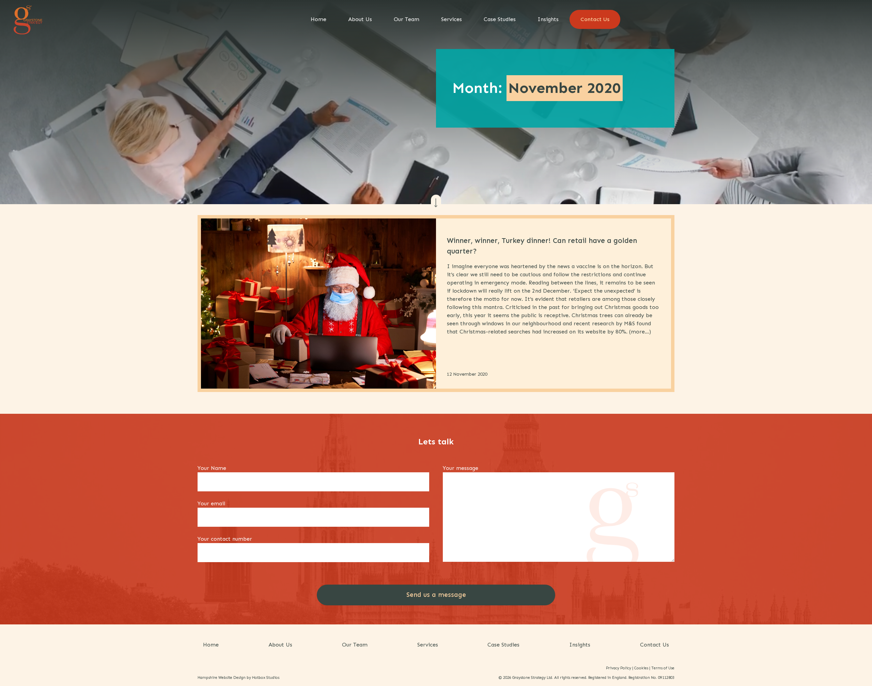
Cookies (641, 668)
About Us (360, 19)
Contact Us (594, 19)
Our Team (406, 19)
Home (318, 19)
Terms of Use (662, 668)
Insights (548, 19)
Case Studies (500, 19)
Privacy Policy (618, 668)
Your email (211, 503)
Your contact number (225, 539)
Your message (460, 468)
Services (451, 19)
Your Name (212, 468)
